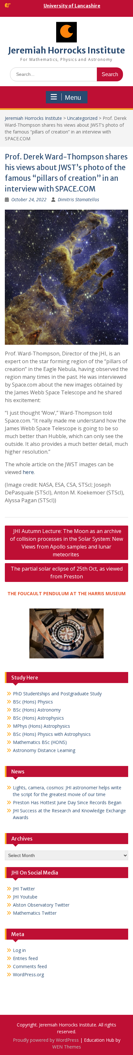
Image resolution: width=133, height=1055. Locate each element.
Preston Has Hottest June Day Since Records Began (67, 802)
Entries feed (25, 958)
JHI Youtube (25, 897)
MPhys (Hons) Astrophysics (41, 726)
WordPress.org (28, 974)
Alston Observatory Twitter (41, 905)
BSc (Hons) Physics (33, 702)
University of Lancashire (72, 6)
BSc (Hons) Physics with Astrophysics (52, 734)
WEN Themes (66, 1047)
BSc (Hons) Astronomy (37, 710)
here (28, 472)
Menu (73, 97)
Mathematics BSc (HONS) (40, 742)
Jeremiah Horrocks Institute (66, 50)
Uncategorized (82, 118)
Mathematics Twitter (34, 913)
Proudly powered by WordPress (46, 1040)
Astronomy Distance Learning (44, 750)
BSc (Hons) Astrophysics (38, 718)
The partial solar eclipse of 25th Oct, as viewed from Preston (67, 572)
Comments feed (30, 966)
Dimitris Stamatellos (78, 199)
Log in (19, 950)
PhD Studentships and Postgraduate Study (57, 693)
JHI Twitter (24, 889)
